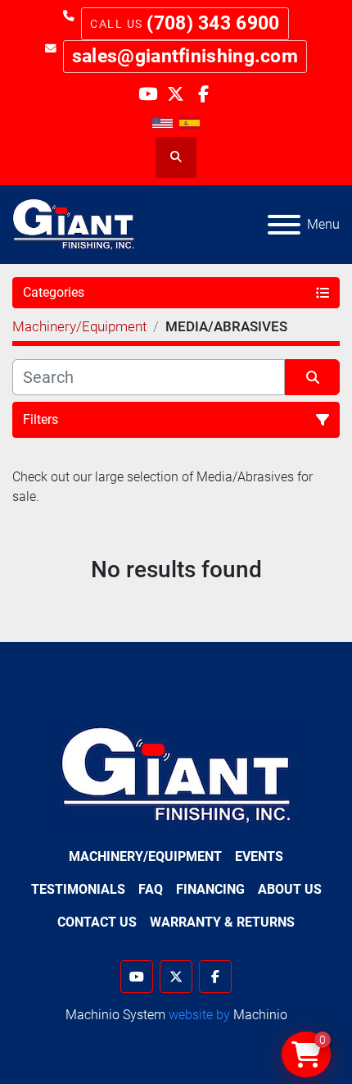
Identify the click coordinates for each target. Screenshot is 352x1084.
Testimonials (78, 889)
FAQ (150, 889)
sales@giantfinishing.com (185, 56)
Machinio (260, 1015)
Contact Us (97, 922)
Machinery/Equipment (145, 856)
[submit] (312, 377)
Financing (210, 889)
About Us (290, 889)
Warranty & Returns (222, 922)
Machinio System (115, 1015)
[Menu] (284, 225)
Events (259, 856)
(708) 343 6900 (213, 23)
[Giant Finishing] (176, 775)
